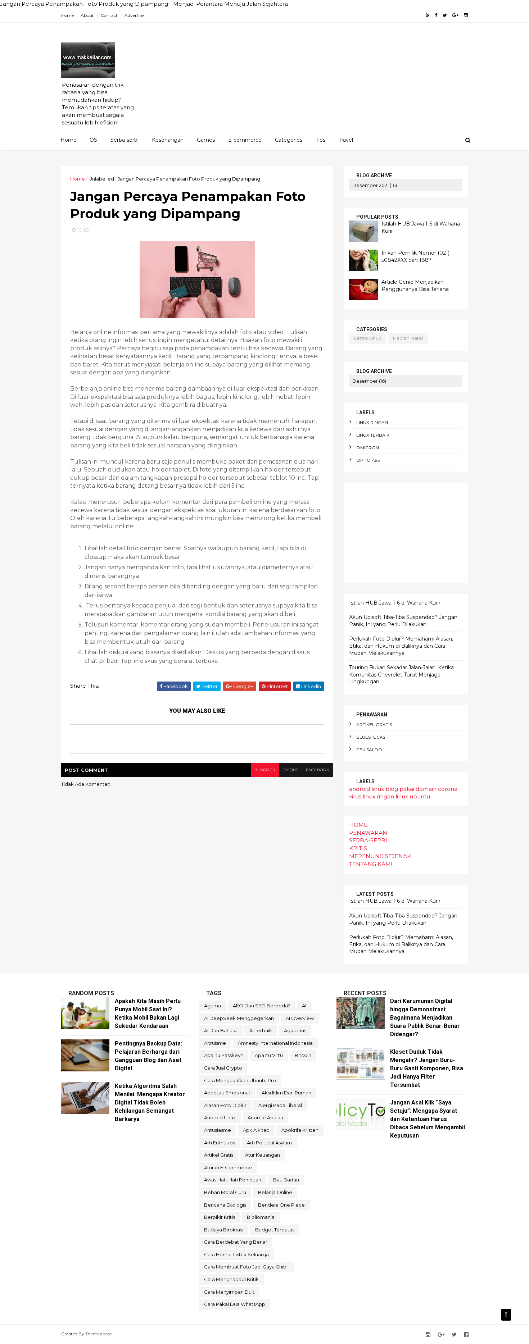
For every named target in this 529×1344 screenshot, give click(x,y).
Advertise (134, 15)
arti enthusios (219, 1142)
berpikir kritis (219, 1217)
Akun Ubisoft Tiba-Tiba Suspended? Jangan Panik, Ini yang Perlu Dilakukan (403, 621)
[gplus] (455, 15)
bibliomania (261, 1217)
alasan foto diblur (225, 1105)
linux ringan (372, 422)
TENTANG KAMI (371, 864)
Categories (288, 140)
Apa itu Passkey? (223, 1055)
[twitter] (445, 15)
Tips (320, 140)
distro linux (367, 338)
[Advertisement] (336, 79)
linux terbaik (372, 435)
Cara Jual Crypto (223, 1068)
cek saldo (369, 749)
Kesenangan (168, 140)
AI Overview (300, 1018)
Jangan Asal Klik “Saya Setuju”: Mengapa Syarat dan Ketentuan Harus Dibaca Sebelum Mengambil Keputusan (427, 1119)
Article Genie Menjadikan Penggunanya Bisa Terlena (415, 285)
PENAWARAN (368, 832)
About (87, 15)
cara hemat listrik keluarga (236, 1254)
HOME (358, 824)
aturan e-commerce (228, 1167)
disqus (290, 769)
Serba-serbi (124, 140)
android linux (366, 788)
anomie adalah (265, 1117)
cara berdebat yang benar (235, 1242)
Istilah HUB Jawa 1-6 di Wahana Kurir (394, 603)
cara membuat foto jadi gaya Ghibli (246, 1267)
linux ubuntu (412, 796)
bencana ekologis (225, 1205)
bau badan (286, 1180)
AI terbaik (260, 1030)
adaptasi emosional (227, 1092)
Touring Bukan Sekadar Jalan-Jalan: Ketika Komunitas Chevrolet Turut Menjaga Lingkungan (401, 674)
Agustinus (295, 1030)
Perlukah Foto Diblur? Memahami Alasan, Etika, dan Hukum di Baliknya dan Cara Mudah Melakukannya (401, 645)
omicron (367, 447)
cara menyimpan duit (229, 1292)
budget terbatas (274, 1230)
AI (304, 1005)
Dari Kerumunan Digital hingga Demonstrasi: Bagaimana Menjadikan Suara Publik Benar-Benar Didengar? (425, 1018)
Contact (109, 15)
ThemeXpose (98, 1333)
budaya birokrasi (223, 1230)
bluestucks (370, 737)
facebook (317, 769)
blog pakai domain (411, 788)
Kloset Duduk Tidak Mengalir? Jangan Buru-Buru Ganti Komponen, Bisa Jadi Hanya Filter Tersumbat (426, 1068)
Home (67, 15)
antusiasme (217, 1130)
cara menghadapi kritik (231, 1279)
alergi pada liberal (280, 1105)
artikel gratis (374, 724)
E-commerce (245, 140)
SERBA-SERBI (368, 840)
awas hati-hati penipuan (232, 1180)
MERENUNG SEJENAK (380, 856)
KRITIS (358, 848)
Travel (346, 140)
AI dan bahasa (221, 1030)
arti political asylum (269, 1142)
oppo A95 (368, 460)
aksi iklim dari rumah (286, 1092)
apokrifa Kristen (299, 1130)
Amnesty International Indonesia (275, 1043)
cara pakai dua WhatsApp (234, 1304)
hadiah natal (408, 338)
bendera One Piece (281, 1205)
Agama (212, 1005)
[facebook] (436, 15)
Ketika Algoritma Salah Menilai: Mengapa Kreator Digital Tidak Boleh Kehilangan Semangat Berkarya (150, 1102)
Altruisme (215, 1043)
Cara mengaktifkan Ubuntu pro (240, 1080)
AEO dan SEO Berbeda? (261, 1005)
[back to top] (506, 1315)
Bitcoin (303, 1055)
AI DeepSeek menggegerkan (239, 1018)
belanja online (275, 1192)
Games (206, 140)
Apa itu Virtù (269, 1055)
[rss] (427, 15)
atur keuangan (262, 1155)
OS (93, 140)
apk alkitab (256, 1130)
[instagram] (466, 15)
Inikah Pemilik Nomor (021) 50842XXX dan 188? (415, 256)
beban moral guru (225, 1192)
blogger (264, 769)
